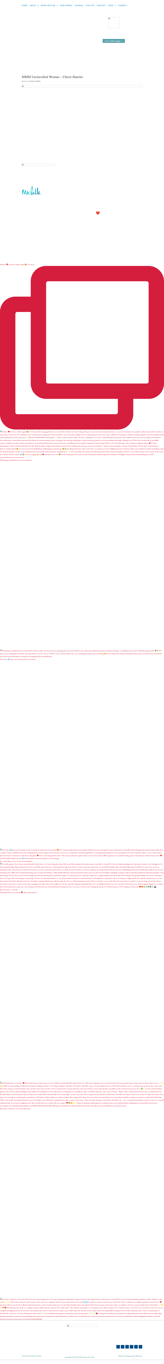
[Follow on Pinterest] (127, 1347)
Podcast (101, 5)
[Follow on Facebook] (122, 1347)
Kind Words (66, 5)
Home (24, 5)
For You (90, 5)
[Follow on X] (131, 1347)
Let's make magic (112, 40)
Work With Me (48, 5)
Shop (110, 5)
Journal (79, 5)
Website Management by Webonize (130, 1356)
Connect (122, 5)
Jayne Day (27, 81)
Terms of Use (26, 1356)
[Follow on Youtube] (136, 1347)
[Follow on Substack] (140, 1347)
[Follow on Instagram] (118, 1347)
